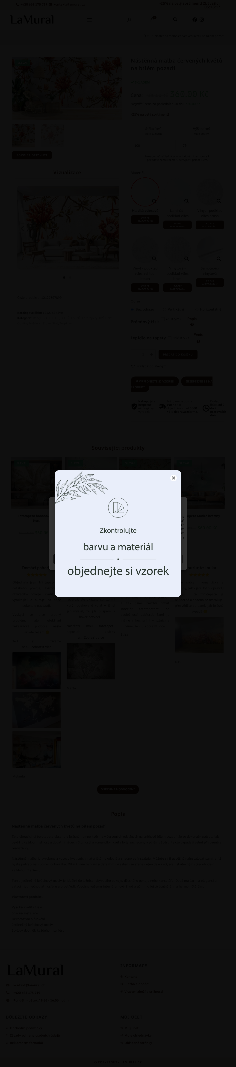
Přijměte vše (85, 558)
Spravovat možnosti (151, 558)
